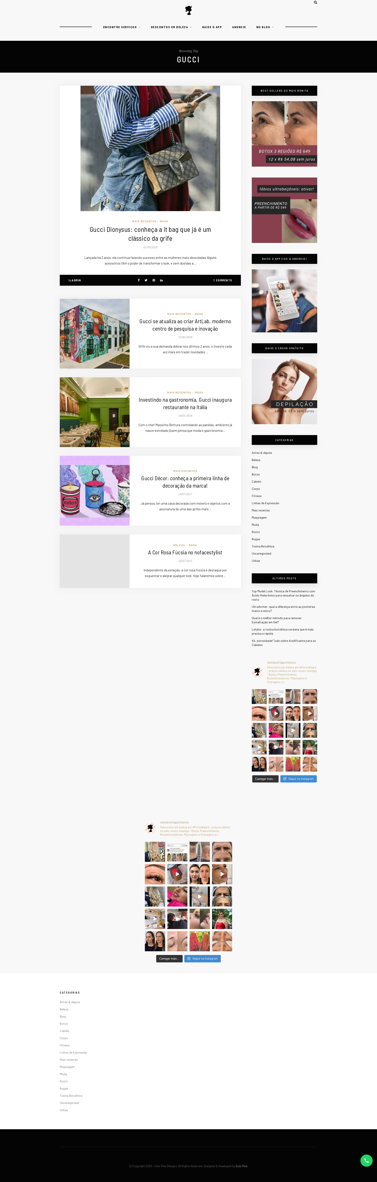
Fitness (257, 496)
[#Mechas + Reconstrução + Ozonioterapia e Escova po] (259, 730)
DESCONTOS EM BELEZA (169, 27)
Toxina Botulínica (263, 546)
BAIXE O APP (212, 27)
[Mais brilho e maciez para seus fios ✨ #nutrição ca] (259, 696)
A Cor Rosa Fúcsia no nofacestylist (185, 552)
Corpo (256, 488)
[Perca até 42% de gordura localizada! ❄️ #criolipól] (276, 713)
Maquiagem (259, 517)
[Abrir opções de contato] (366, 1161)
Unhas (256, 560)
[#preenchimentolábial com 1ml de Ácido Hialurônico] (276, 730)
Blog (255, 467)
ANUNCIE (239, 27)
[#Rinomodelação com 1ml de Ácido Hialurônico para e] (293, 747)
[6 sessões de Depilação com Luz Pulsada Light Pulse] (293, 730)
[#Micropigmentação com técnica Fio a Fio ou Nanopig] (276, 764)
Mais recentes (144, 221)
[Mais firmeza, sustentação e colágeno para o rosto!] (293, 713)
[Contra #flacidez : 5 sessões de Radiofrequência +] (293, 696)
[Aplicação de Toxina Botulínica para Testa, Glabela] (310, 730)
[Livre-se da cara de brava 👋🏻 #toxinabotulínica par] (310, 696)
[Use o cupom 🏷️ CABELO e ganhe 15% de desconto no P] (276, 696)
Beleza (179, 545)
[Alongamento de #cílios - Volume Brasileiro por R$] (259, 713)
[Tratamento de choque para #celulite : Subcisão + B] (276, 747)
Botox (256, 474)
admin (76, 280)
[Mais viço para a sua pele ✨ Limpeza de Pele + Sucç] (310, 764)
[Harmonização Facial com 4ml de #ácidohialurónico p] (310, 713)
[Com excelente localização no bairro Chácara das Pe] (259, 747)
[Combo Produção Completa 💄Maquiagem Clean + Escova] (310, 747)
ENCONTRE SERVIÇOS (120, 27)
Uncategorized (261, 553)
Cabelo (256, 481)
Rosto (256, 532)
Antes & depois (262, 452)
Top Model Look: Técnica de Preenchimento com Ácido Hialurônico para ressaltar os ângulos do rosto (283, 595)
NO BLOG (263, 27)
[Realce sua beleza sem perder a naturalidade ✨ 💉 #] (259, 764)
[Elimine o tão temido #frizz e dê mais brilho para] (293, 764)
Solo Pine (241, 1166)
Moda (164, 221)
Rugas (256, 539)
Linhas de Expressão (265, 503)
